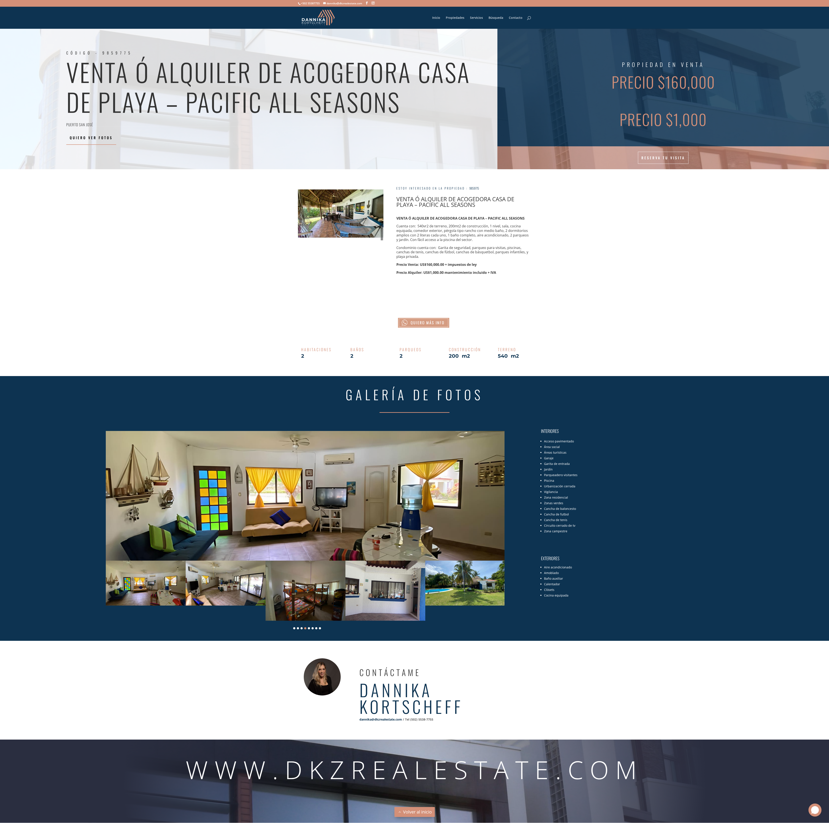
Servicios (476, 18)
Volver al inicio (417, 812)
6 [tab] (313, 628)
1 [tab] (294, 628)
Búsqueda (496, 18)
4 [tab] (305, 628)
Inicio (436, 18)
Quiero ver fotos (91, 137)
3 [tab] (302, 628)
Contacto (515, 18)
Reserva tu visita (663, 157)
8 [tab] (320, 628)
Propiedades (455, 18)
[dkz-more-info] (423, 322)
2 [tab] (298, 628)
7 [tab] (316, 628)
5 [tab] (309, 628)
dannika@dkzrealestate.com (380, 719)
